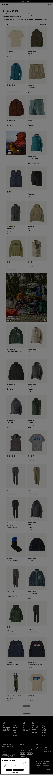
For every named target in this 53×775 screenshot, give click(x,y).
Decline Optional (18, 770)
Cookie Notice (20, 766)
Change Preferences (15, 772)
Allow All (9, 770)
